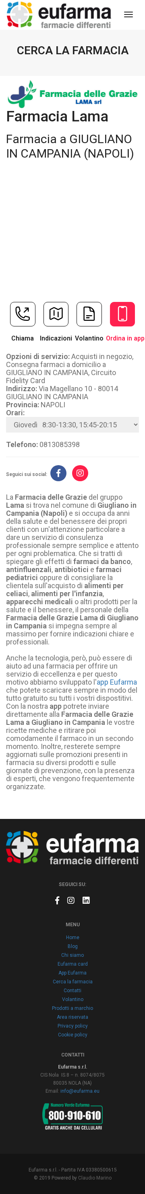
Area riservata (72, 1017)
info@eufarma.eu (79, 1091)
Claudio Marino (95, 1178)
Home (72, 937)
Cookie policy (72, 1035)
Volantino (72, 999)
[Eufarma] (59, 15)
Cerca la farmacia (73, 982)
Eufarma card (73, 964)
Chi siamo (72, 955)
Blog (73, 946)
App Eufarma (72, 973)
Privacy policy (73, 1026)
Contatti (72, 990)
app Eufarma (117, 682)
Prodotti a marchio (72, 1008)
